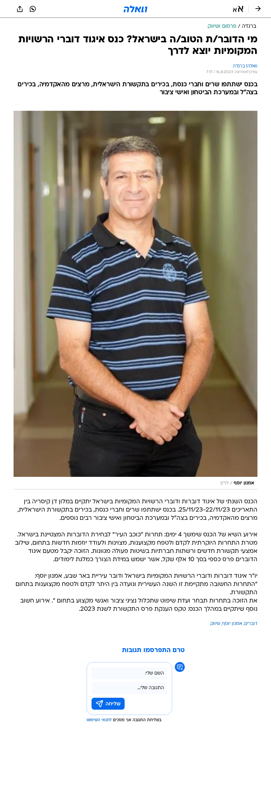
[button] (238, 9)
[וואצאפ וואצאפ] (32, 9)
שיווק (215, 624)
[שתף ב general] (19, 9)
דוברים (250, 624)
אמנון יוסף (232, 624)
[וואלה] (135, 9)
